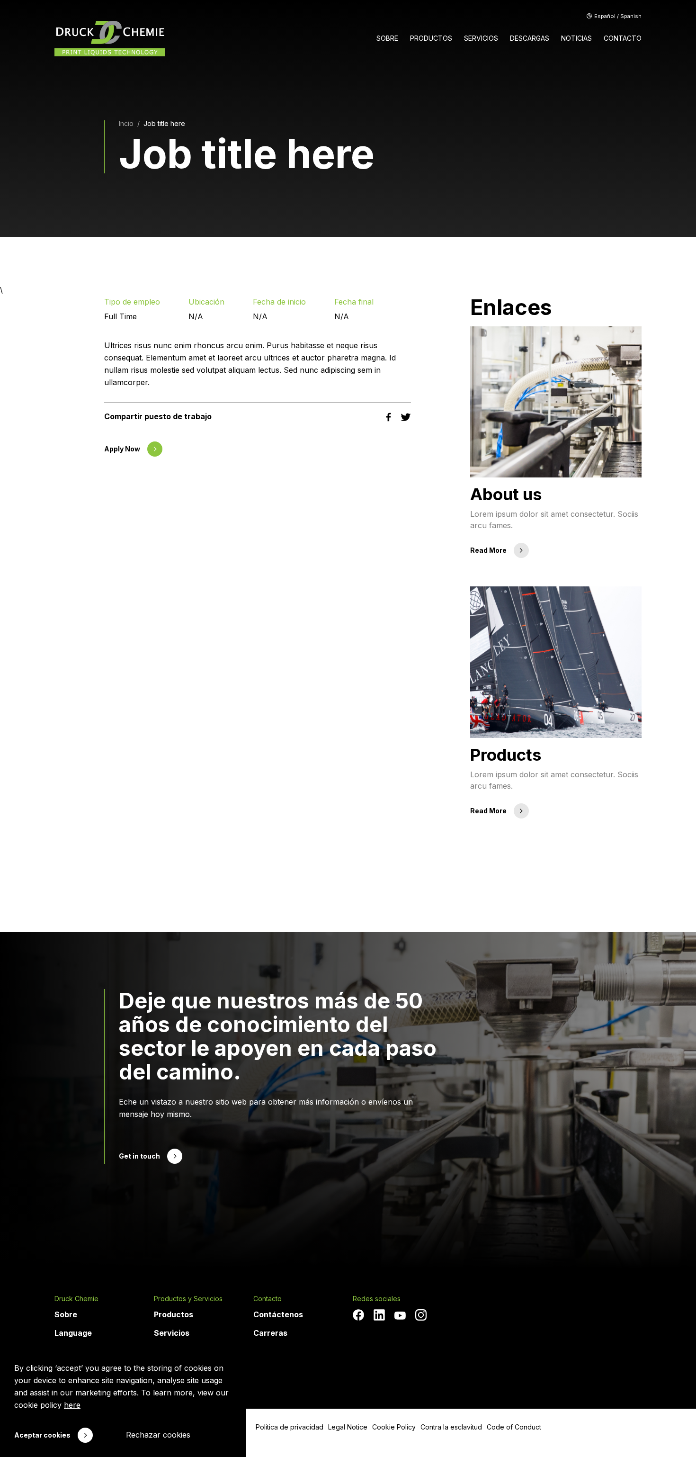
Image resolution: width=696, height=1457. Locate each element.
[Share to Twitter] (406, 416)
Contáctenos (278, 1314)
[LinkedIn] (379, 1315)
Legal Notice (347, 1427)
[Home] (109, 38)
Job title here (164, 123)
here (72, 1405)
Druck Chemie (76, 1298)
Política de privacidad (289, 1427)
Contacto (267, 1298)
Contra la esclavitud (451, 1427)
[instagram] (421, 1315)
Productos (173, 1314)
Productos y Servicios (188, 1298)
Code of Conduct (514, 1427)
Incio (126, 123)
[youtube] (400, 1315)
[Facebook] (358, 1315)
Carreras (270, 1333)
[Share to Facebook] (389, 416)
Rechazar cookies (158, 1434)
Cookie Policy (394, 1427)
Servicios (171, 1333)
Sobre (65, 1314)
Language (73, 1333)
